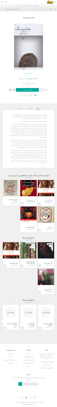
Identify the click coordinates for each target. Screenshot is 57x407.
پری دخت (50, 228)
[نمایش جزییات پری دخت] (46, 214)
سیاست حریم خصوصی (29, 360)
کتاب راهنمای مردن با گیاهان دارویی (30, 262)
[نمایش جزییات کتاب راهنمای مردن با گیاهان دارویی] (28, 250)
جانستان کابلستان (30, 201)
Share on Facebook (27, 95)
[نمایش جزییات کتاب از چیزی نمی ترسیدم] (11, 188)
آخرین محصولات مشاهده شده (10, 360)
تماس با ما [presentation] (20, 108)
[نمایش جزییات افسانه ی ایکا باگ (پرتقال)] (46, 312)
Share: (35, 95)
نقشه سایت (10, 363)
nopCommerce (25, 404)
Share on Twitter (30, 95)
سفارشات (10, 354)
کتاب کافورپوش (48, 290)
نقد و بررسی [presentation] (30, 108)
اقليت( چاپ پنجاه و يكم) (12, 324)
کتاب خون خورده (48, 263)
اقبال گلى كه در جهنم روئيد (31, 324)
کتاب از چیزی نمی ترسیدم (13, 200)
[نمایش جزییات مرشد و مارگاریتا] (28, 214)
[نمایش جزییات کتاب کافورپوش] (46, 277)
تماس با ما (28, 354)
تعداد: (46, 90)
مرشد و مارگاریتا (31, 228)
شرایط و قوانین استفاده (28, 363)
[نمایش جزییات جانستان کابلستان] (28, 188)
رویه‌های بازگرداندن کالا (28, 357)
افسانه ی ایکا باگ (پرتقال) (47, 324)
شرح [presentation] (38, 108)
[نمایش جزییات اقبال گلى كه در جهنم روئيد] (28, 312)
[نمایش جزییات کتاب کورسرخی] (46, 188)
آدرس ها (10, 357)
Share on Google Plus (21, 95)
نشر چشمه (26, 73)
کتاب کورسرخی (48, 201)
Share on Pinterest (24, 95)
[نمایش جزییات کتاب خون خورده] (46, 250)
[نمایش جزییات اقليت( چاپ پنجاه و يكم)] (11, 312)
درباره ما (28, 366)
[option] (46, 317)
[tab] (37, 108)
